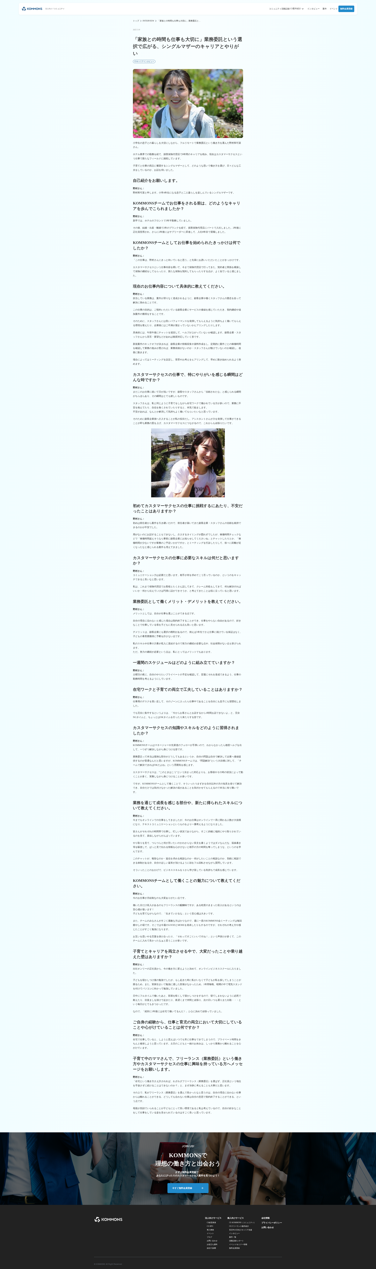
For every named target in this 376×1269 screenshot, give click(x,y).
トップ (136, 21)
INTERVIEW (148, 21)
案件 (325, 9)
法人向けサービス (213, 1218)
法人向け (48, 9)
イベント (334, 9)
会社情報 (265, 1218)
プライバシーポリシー (271, 1223)
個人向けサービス (235, 1218)
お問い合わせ (267, 1227)
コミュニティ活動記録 (279, 9)
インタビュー (313, 9)
